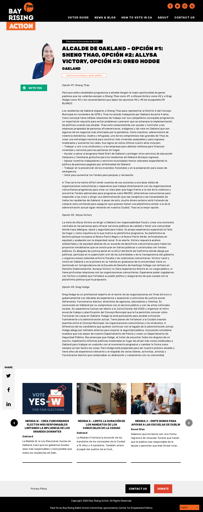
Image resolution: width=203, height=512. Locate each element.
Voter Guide (78, 17)
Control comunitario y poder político (84, 75)
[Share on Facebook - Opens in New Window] (8, 390)
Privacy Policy (39, 488)
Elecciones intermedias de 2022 (82, 41)
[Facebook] (170, 6)
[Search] (192, 6)
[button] (189, 507)
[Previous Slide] (14, 422)
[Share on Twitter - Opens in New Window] (8, 376)
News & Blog (105, 17)
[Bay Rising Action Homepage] (20, 16)
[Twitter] (177, 6)
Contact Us (184, 17)
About (163, 17)
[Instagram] (185, 6)
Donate (163, 488)
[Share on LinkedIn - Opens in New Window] (8, 404)
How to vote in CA (136, 17)
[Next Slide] (189, 422)
